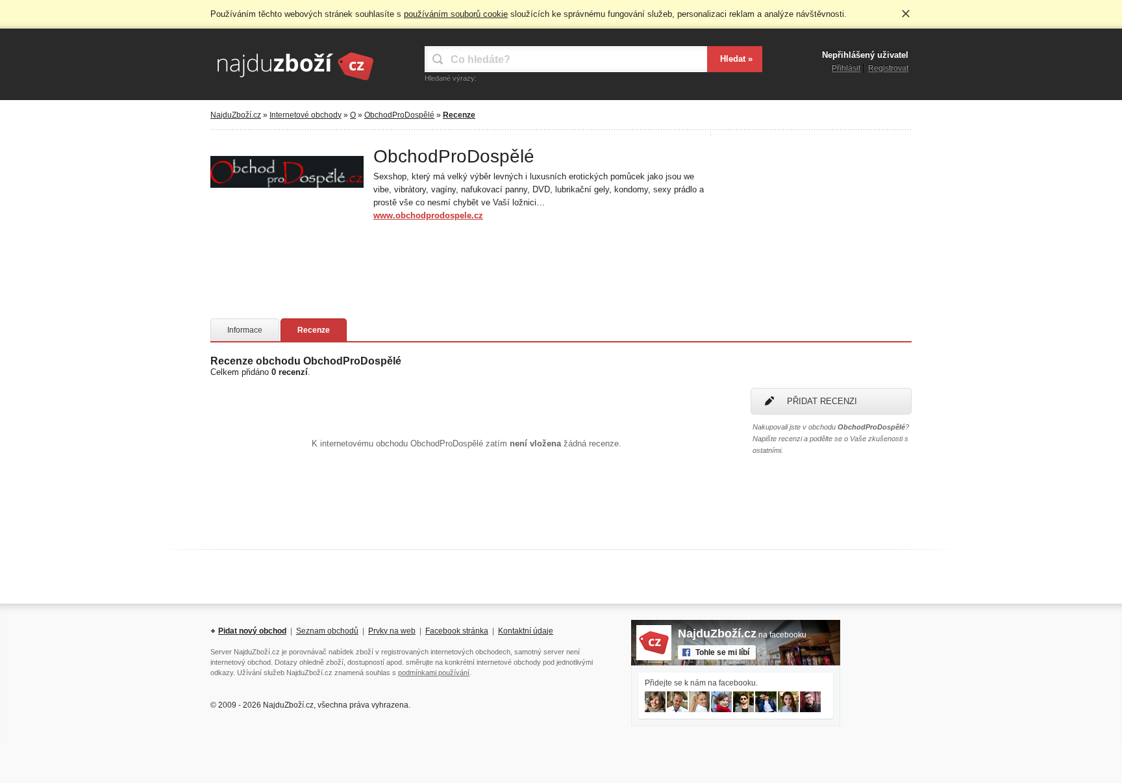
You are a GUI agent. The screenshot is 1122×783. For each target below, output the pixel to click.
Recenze (313, 330)
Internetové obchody (305, 115)
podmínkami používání (433, 672)
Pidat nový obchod (252, 630)
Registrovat (888, 68)
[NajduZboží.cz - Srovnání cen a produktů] (295, 81)
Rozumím (906, 13)
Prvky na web (392, 630)
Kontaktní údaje (525, 630)
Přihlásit (846, 68)
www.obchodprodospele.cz (428, 215)
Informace (244, 330)
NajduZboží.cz (235, 115)
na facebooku (742, 634)
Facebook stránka (456, 630)
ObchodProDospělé (399, 115)
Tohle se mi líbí (722, 652)
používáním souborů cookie (456, 14)
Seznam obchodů (327, 630)
